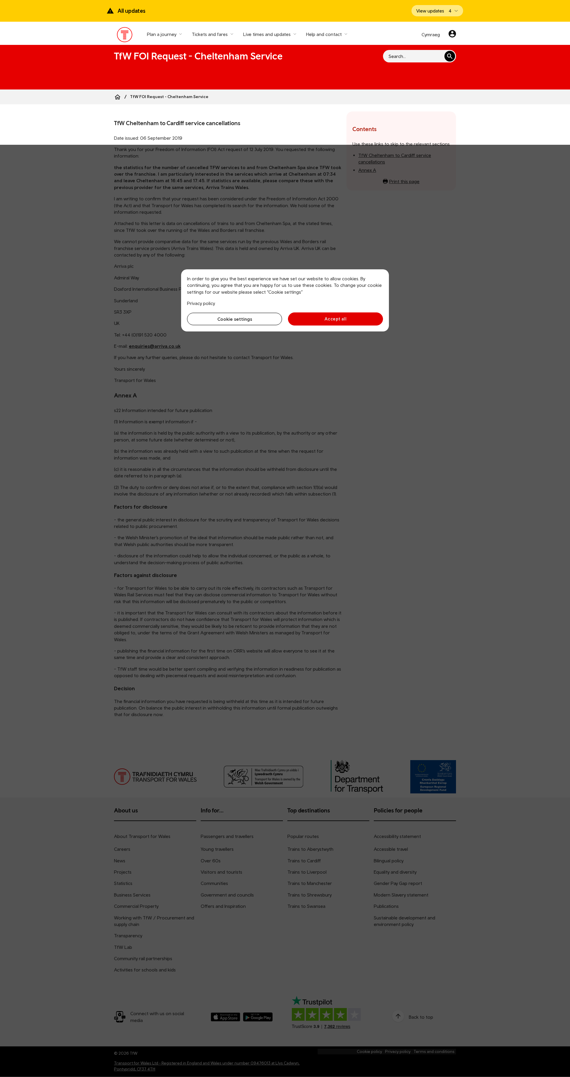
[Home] (117, 96)
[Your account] (452, 34)
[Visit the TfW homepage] (125, 36)
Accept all (335, 318)
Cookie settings (234, 319)
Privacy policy (201, 303)
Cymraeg (431, 34)
